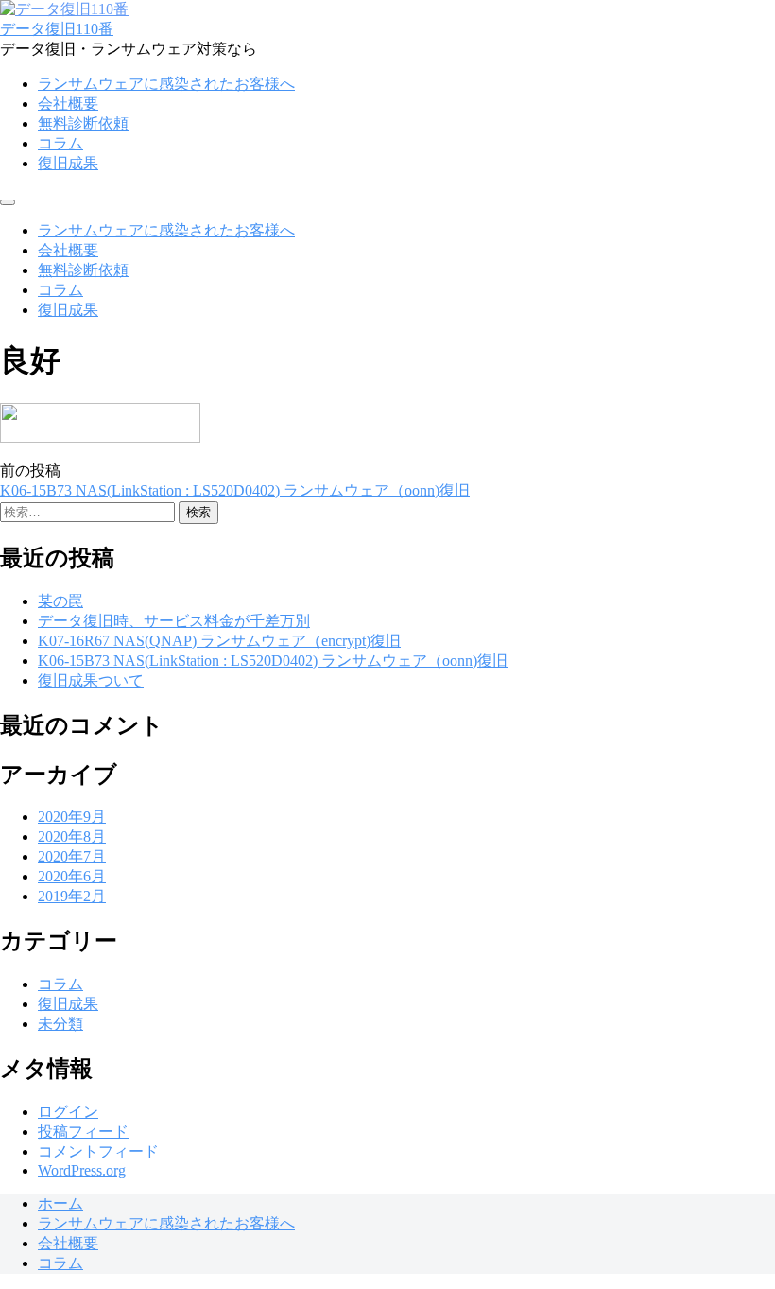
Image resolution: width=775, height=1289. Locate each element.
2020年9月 (72, 817)
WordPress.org (82, 1170)
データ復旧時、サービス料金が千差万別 (174, 621)
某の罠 (60, 601)
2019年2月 (72, 896)
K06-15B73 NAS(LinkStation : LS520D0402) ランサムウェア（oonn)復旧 (235, 490)
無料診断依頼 (83, 123)
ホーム (60, 1203)
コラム (60, 143)
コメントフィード (98, 1151)
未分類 (60, 1024)
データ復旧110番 (56, 29)
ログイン (68, 1112)
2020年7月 (72, 856)
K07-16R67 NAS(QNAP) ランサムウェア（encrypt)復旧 (219, 641)
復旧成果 (68, 163)
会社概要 (68, 104)
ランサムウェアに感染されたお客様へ (166, 84)
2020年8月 (72, 836)
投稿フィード (83, 1132)
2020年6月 (72, 876)
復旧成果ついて (91, 680)
